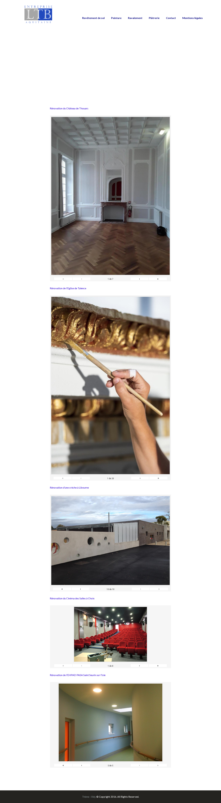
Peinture (116, 17)
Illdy (93, 796)
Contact (171, 17)
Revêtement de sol (93, 17)
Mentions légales (192, 17)
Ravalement (135, 17)
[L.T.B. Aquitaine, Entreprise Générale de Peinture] (38, 16)
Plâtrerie (154, 17)
